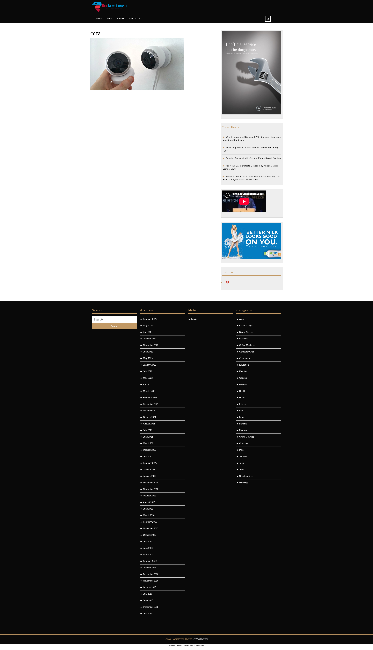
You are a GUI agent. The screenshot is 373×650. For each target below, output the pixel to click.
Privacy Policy (175, 645)
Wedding (243, 482)
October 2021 (149, 417)
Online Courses (246, 437)
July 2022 (147, 371)
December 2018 (150, 482)
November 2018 (150, 489)
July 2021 (147, 430)
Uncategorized (246, 476)
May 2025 (148, 325)
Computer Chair (246, 351)
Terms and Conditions (194, 645)
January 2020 (149, 469)
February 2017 (150, 561)
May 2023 (148, 358)
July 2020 (147, 456)
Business (243, 338)
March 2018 (148, 515)
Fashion (243, 371)
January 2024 (149, 338)
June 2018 (148, 508)
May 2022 (148, 378)
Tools (241, 469)
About (120, 19)
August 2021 (149, 423)
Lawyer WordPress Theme (178, 639)
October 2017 (149, 535)
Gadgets (243, 378)
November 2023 (150, 345)
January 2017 (149, 567)
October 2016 (149, 587)
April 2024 (148, 332)
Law (241, 410)
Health (242, 391)
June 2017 (148, 548)
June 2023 (148, 351)
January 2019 (149, 476)
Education (244, 365)
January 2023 (149, 365)
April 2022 (148, 384)
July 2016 (147, 594)
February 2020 (150, 463)
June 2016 (148, 600)
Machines (244, 430)
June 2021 (148, 437)
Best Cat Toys (246, 325)
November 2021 (150, 410)
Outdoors (243, 443)
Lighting (243, 423)
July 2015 (147, 613)
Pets (241, 450)
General (243, 384)
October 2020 (149, 450)
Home (99, 19)
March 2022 (148, 391)
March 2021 (148, 443)
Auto (241, 319)
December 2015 (150, 607)
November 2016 (150, 580)
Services (243, 456)
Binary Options (246, 332)
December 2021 (150, 404)
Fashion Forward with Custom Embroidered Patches (253, 158)
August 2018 (149, 502)
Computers (244, 358)
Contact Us (135, 19)
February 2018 (150, 522)
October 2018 (149, 495)
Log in (194, 319)
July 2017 (147, 541)
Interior (242, 404)
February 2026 (150, 319)
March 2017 (148, 554)
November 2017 (150, 528)
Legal (241, 417)
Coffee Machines (247, 345)
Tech (109, 19)
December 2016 (150, 574)
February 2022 (150, 397)
